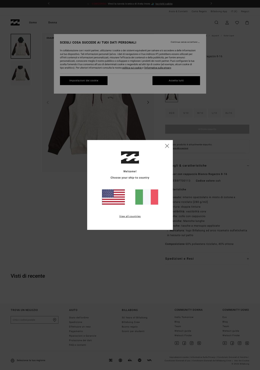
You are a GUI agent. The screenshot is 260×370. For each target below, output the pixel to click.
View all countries (130, 216)
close (167, 146)
